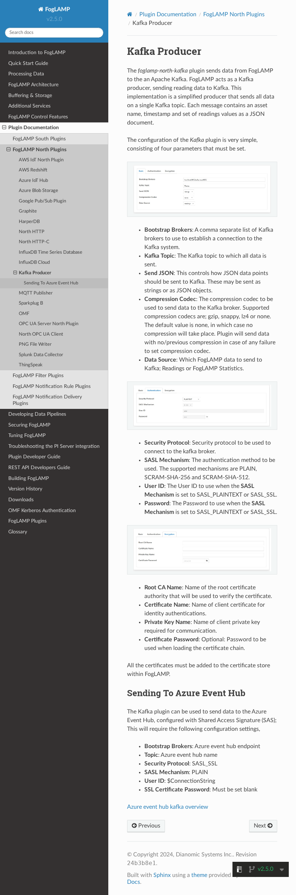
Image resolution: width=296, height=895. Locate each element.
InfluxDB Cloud (34, 262)
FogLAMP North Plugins (39, 149)
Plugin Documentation (33, 127)
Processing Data (26, 74)
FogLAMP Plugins (27, 521)
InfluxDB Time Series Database (50, 252)
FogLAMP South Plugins (39, 138)
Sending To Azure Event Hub (51, 283)
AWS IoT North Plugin (41, 160)
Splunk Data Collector (41, 355)
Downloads (21, 499)
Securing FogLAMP (29, 425)
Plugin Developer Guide (34, 456)
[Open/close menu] (4, 128)
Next (260, 826)
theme (199, 875)
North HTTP (31, 232)
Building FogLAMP (28, 478)
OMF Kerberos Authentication (42, 510)
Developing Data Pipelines (37, 414)
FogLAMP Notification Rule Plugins (52, 386)
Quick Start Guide (28, 63)
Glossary (17, 531)
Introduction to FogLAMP (36, 52)
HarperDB (29, 221)
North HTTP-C (34, 242)
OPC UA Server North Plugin (48, 324)
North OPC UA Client (41, 334)
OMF (24, 313)
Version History (25, 489)
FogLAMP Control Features (38, 116)
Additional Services (29, 106)
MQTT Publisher (36, 293)
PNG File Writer (35, 344)
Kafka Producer (35, 273)
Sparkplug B (31, 303)
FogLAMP (57, 9)
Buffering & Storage (30, 95)
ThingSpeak (31, 365)
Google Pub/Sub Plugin (42, 201)
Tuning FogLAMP (26, 435)
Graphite (28, 211)
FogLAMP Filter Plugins (38, 375)
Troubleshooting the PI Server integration (54, 446)
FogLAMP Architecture (33, 84)
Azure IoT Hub (33, 180)
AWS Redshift (33, 170)
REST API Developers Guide (39, 467)
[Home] (129, 14)
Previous (148, 826)
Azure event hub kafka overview (167, 807)
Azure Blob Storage (38, 190)
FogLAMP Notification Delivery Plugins (47, 400)
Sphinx (162, 875)
